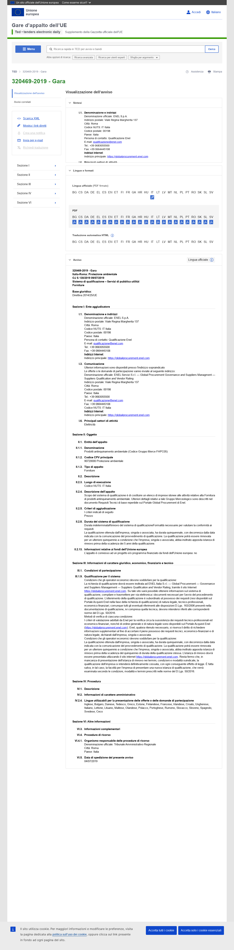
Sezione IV (24, 193)
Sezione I (23, 165)
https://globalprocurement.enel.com (127, 156)
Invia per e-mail (33, 140)
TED (14, 71)
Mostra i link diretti (34, 125)
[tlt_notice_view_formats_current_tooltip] (212, 260)
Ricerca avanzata (83, 57)
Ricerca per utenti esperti (111, 57)
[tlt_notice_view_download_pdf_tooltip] (74, 221)
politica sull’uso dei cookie (69, 934)
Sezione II (23, 174)
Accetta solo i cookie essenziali (201, 930)
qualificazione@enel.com (107, 141)
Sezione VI (24, 202)
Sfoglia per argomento (142, 57)
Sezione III (24, 184)
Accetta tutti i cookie (161, 930)
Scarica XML (31, 118)
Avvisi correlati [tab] (22, 101)
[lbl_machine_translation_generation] (112, 235)
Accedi (196, 12)
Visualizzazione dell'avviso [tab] (29, 93)
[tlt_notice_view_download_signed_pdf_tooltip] (152, 197)
